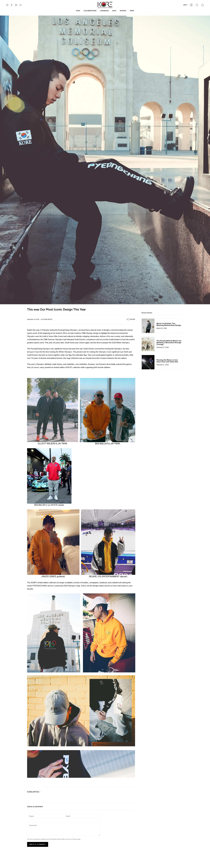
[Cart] (202, 5)
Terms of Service (72, 839)
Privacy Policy (61, 839)
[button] (197, 5)
